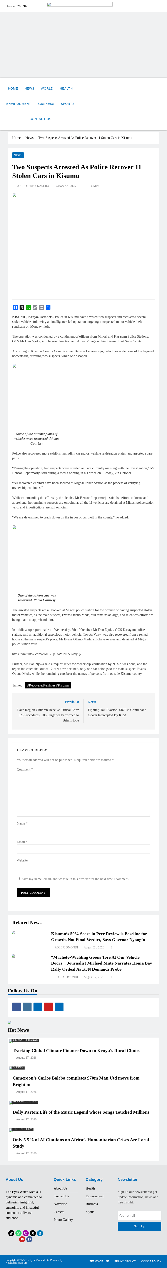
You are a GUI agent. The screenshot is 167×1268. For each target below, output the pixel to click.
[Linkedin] (40, 1233)
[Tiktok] (11, 1233)
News (29, 88)
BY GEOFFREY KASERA (32, 186)
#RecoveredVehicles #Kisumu (48, 685)
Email (22, 842)
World (47, 88)
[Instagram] (26, 1233)
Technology (22, 1129)
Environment (18, 103)
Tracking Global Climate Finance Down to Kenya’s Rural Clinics (76, 1050)
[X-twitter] (33, 1233)
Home (13, 88)
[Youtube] (22, 1239)
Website (22, 860)
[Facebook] (29, 1239)
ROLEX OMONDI (66, 947)
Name (22, 823)
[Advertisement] (83, 45)
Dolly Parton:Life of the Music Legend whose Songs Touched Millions (81, 1112)
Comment (25, 769)
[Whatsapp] (18, 1233)
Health (66, 88)
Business (46, 103)
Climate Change (25, 1039)
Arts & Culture (24, 1101)
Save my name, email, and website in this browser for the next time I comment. (75, 879)
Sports (68, 103)
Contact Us (40, 119)
